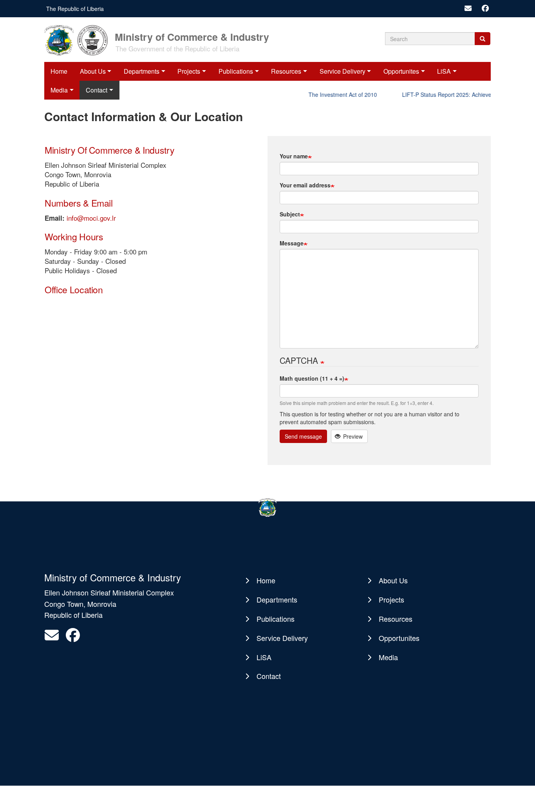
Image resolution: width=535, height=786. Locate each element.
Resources (286, 71)
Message (292, 243)
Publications (236, 71)
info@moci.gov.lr (91, 218)
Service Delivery (342, 71)
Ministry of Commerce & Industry (192, 36)
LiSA (444, 71)
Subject (290, 214)
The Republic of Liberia (75, 9)
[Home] (79, 39)
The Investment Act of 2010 (336, 94)
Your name (294, 156)
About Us (93, 71)
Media (388, 657)
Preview (352, 436)
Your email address (305, 185)
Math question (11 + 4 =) (312, 378)
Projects (188, 71)
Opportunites (401, 71)
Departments (141, 71)
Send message (303, 436)
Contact (269, 676)
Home (59, 71)
